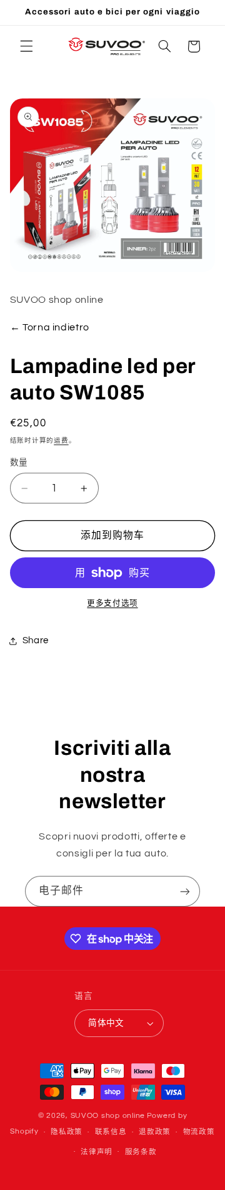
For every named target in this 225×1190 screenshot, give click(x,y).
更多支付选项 (112, 603)
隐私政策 (66, 1132)
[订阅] (185, 891)
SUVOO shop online (108, 1115)
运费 (61, 440)
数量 (19, 462)
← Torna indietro (49, 327)
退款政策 (155, 1132)
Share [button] (35, 640)
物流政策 (199, 1132)
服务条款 (141, 1152)
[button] (26, 46)
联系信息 (111, 1132)
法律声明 (96, 1152)
